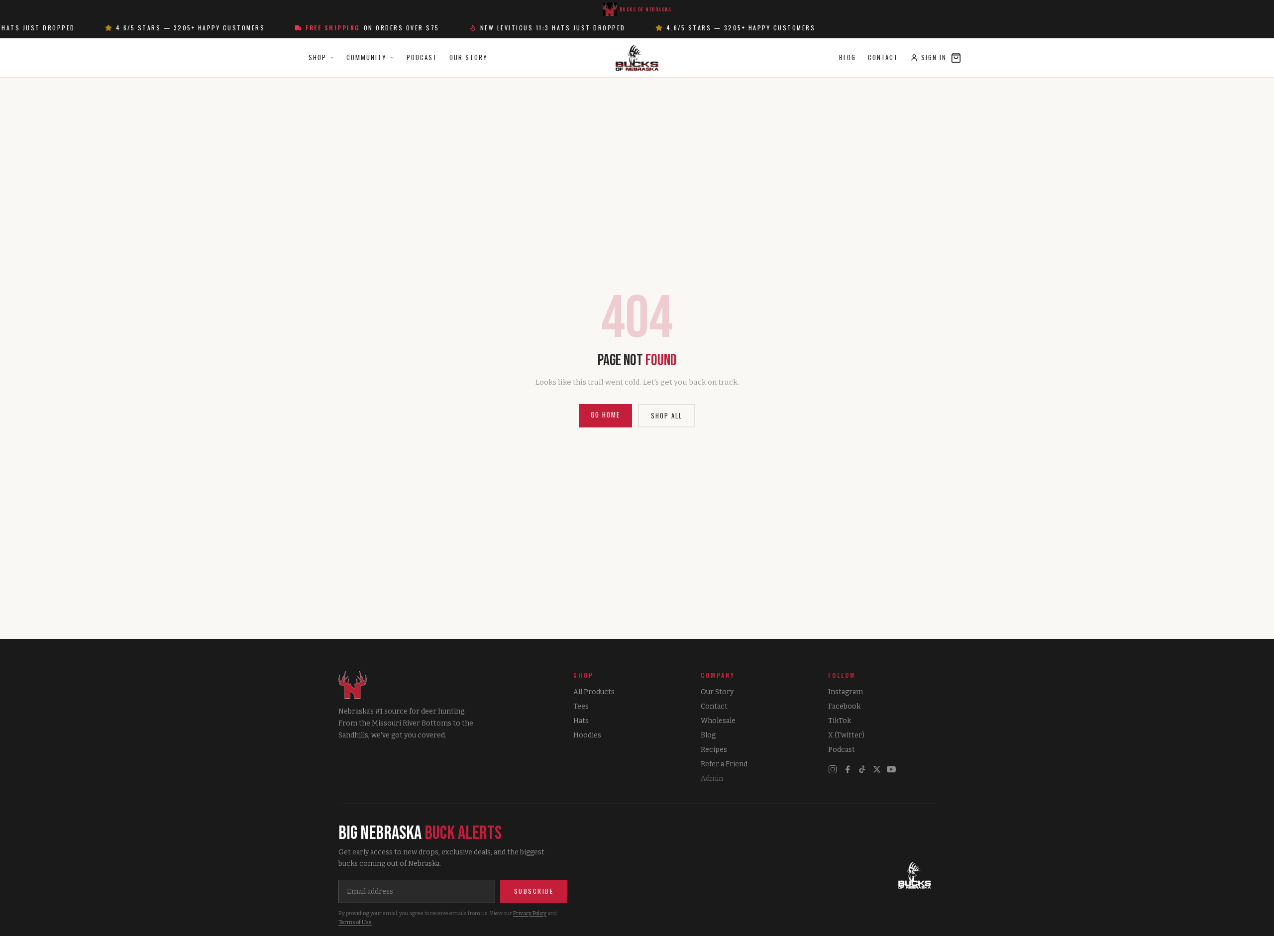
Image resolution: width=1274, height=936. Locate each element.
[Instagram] (832, 769)
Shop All (666, 415)
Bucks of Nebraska (646, 9)
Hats (581, 721)
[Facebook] (847, 769)
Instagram (845, 692)
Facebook (844, 706)
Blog (847, 57)
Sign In (934, 57)
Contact (883, 57)
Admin (712, 778)
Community (366, 57)
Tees (581, 706)
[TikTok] (862, 769)
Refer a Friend (724, 764)
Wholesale (718, 721)
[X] (877, 769)
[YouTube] (891, 769)
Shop (317, 57)
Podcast (422, 57)
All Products (594, 692)
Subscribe (534, 891)
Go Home (605, 414)
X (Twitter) (846, 735)
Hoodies (587, 735)
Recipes (714, 749)
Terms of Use (355, 922)
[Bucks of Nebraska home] (915, 876)
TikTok (839, 721)
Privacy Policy (529, 913)
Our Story (468, 57)
